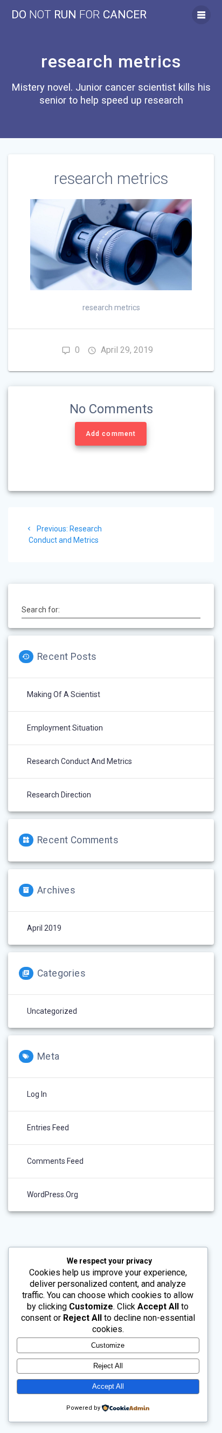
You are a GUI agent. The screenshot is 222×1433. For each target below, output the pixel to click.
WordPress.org (52, 1194)
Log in (37, 1094)
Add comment (111, 434)
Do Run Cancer (79, 15)
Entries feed (48, 1127)
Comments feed (55, 1161)
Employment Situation (65, 728)
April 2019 (44, 928)
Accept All (108, 1386)
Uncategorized (52, 1011)
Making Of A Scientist (63, 694)
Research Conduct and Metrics (79, 761)
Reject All (108, 1366)
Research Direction (59, 794)
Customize (107, 1345)
